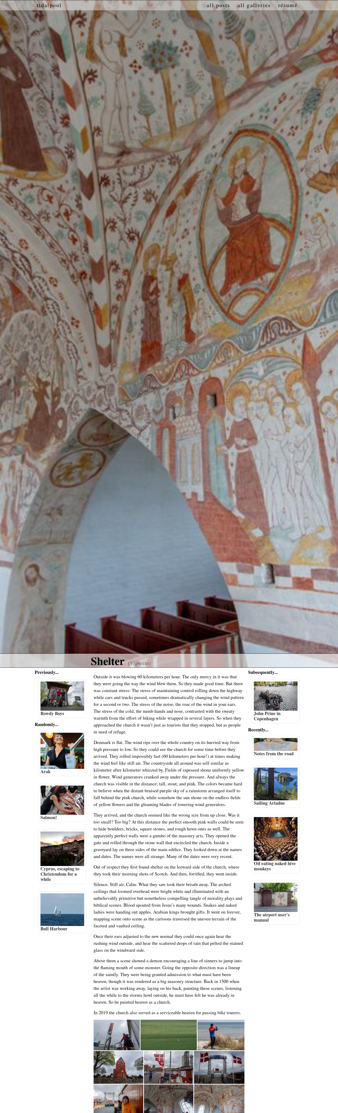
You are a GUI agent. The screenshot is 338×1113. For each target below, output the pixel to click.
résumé (288, 5)
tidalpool (49, 5)
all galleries (254, 5)
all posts (218, 5)
